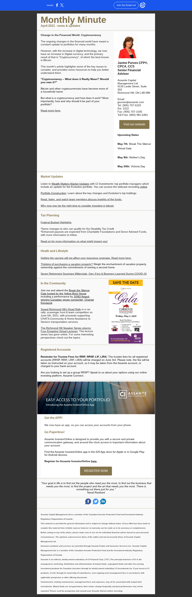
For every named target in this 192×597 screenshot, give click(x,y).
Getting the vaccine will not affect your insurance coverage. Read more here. (86, 257)
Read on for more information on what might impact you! (74, 241)
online (143, 186)
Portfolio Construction (53, 193)
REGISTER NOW (96, 470)
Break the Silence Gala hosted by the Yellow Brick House (65, 292)
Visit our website (134, 124)
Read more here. (51, 110)
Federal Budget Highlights (56, 222)
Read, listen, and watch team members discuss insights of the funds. (81, 199)
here (94, 461)
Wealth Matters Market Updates (70, 183)
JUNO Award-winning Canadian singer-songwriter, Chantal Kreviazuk (67, 299)
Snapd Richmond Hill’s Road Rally (61, 309)
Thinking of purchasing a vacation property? (67, 264)
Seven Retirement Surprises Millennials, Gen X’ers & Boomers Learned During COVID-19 (94, 273)
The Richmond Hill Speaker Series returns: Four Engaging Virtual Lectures (66, 330)
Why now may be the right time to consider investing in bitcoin (77, 205)
